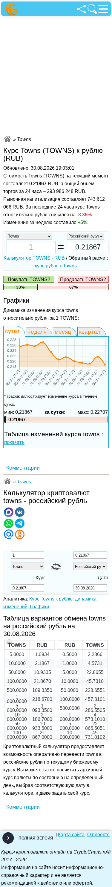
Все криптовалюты (7, 139)
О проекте (98, 835)
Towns (24, 481)
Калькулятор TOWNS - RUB (34, 258)
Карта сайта (71, 835)
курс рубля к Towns (56, 265)
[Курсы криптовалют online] (12, 9)
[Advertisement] (56, 75)
